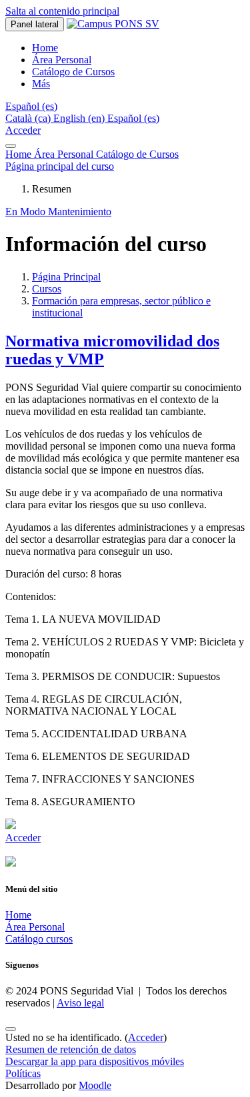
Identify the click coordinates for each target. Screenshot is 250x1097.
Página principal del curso (59, 166)
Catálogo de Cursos (137, 154)
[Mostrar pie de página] (10, 1029)
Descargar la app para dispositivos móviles (94, 1061)
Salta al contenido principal (62, 11)
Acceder (23, 130)
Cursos (46, 288)
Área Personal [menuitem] (61, 59)
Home (19, 154)
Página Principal (66, 276)
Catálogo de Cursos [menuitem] (73, 71)
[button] (31, 106)
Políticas (23, 1073)
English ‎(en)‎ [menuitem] (80, 118)
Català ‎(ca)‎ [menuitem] (29, 118)
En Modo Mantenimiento (58, 211)
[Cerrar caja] (10, 146)
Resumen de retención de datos (70, 1049)
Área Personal (65, 154)
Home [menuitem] (45, 47)
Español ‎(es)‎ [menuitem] (133, 118)
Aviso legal (80, 1002)
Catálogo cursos (39, 938)
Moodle (95, 1085)
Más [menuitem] (41, 83)
